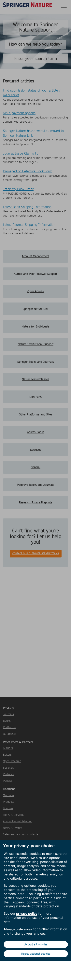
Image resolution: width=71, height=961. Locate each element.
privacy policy (26, 913)
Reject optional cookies (35, 954)
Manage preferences (18, 929)
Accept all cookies (35, 944)
